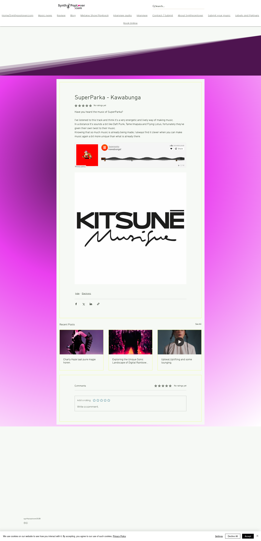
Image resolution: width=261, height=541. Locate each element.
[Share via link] (98, 304)
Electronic (86, 293)
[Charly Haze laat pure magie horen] (81, 342)
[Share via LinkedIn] (90, 304)
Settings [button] (219, 536)
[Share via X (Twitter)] (83, 304)
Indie (77, 293)
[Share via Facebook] (76, 304)
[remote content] (130, 155)
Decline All (233, 536)
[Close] (257, 536)
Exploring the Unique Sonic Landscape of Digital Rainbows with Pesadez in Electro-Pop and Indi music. (130, 361)
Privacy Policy (119, 536)
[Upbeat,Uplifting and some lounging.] (179, 342)
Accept (248, 536)
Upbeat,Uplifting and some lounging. (176, 361)
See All (198, 324)
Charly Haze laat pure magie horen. (79, 361)
